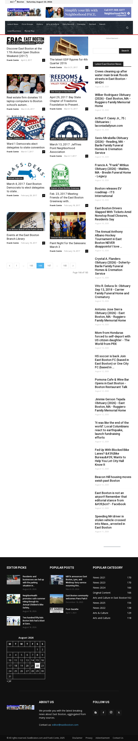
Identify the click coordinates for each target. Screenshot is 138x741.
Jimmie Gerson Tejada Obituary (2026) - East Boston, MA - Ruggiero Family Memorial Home (110, 404)
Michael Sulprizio (15, 178)
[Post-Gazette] (56, 610)
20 (27, 665)
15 (37, 660)
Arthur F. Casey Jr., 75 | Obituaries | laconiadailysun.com (110, 121)
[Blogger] (95, 712)
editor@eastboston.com (65, 724)
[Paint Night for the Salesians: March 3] (69, 225)
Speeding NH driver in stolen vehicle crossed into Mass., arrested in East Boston (110, 522)
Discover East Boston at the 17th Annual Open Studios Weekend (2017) (24, 52)
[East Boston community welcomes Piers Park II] (56, 599)
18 (15, 665)
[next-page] (73, 265)
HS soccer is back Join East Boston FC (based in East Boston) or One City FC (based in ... (112, 361)
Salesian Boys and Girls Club (63, 237)
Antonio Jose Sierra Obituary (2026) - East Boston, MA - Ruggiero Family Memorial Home (110, 314)
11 (15, 660)
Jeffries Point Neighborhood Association (68, 139)
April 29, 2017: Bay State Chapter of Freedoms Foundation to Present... (65, 101)
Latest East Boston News (108, 64)
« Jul (9, 681)
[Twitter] (119, 712)
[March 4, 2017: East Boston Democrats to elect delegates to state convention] (26, 171)
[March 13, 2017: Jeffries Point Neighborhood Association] (69, 128)
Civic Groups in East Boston (63, 91)
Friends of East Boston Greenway (65, 188)
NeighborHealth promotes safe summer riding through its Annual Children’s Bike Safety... (34, 601)
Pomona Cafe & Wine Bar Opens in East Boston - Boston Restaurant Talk (112, 383)
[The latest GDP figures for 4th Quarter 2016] (69, 46)
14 (32, 660)
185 (65, 265)
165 (31, 265)
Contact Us (118, 737)
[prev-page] (9, 265)
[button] (127, 27)
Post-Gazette (72, 609)
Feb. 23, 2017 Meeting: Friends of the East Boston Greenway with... (66, 197)
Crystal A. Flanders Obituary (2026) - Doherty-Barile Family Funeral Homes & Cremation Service (113, 266)
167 (49, 265)
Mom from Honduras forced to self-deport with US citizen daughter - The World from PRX (112, 338)
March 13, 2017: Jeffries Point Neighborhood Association (65, 148)
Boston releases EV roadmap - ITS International (108, 192)
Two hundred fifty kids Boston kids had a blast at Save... (34, 620)
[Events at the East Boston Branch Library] (26, 221)
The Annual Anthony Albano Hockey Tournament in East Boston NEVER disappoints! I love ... (109, 239)
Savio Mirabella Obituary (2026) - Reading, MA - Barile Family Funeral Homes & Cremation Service (111, 145)
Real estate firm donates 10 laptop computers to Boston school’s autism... (24, 101)
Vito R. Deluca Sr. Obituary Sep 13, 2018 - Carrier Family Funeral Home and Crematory (112, 291)
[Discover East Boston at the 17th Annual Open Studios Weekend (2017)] (26, 40)
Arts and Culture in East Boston (21, 43)
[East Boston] (24, 12)
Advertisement (103, 737)
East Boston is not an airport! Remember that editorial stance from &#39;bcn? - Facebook (111, 498)
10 (10, 660)
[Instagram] (111, 712)
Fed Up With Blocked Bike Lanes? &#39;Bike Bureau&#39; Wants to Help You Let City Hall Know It (112, 457)
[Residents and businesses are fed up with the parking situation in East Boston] (13, 579)
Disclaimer (77, 737)
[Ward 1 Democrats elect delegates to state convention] (26, 128)
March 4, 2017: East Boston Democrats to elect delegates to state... (25, 187)
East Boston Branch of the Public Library (25, 229)
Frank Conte (13, 60)
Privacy (89, 737)
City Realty (12, 92)
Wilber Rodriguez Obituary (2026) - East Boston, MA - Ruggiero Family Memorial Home (113, 100)
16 (42, 660)
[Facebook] (103, 712)
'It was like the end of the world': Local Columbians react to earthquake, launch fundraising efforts (112, 430)
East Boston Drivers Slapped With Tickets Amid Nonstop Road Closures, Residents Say (113, 213)
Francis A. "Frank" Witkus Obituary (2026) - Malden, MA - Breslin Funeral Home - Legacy (113, 170)
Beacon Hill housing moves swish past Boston (113, 478)
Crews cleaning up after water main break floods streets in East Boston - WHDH (111, 77)
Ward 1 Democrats (15, 138)
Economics (55, 54)
